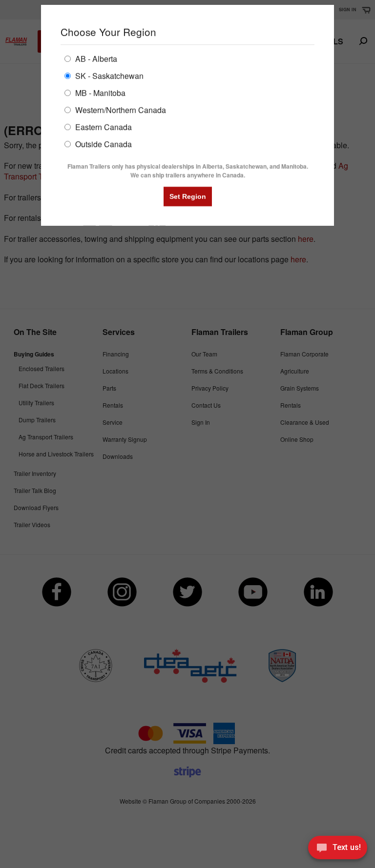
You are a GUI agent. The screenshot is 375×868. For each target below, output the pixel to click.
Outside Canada (102, 143)
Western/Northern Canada (119, 109)
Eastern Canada (102, 126)
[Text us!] (337, 849)
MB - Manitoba (99, 92)
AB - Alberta (95, 58)
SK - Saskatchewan (108, 75)
